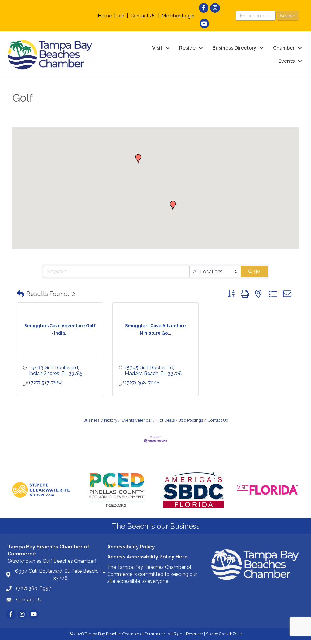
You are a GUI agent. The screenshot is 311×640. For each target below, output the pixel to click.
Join (121, 16)
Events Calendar (137, 420)
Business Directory (234, 48)
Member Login (178, 16)
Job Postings (191, 420)
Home (105, 16)
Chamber (284, 48)
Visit (157, 48)
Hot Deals (166, 420)
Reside (187, 48)
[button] (172, 206)
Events (286, 61)
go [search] (257, 271)
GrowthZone (230, 633)
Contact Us (143, 16)
